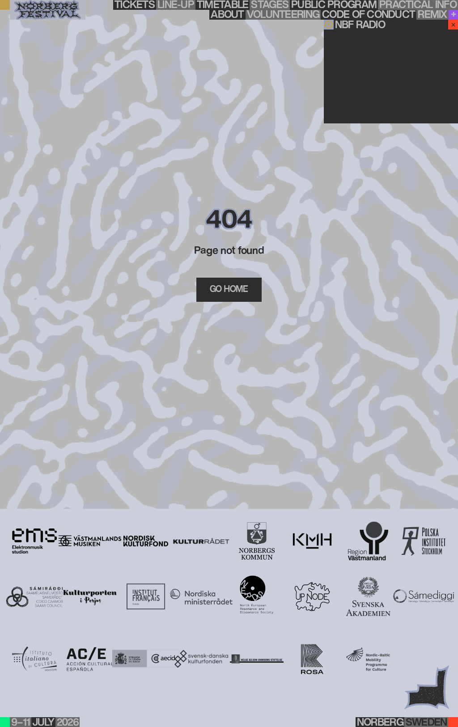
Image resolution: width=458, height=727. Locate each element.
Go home (229, 289)
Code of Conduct (368, 15)
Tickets (134, 5)
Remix (432, 15)
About (227, 15)
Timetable (223, 5)
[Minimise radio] (453, 25)
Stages (269, 5)
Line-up (175, 5)
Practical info (418, 5)
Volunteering (283, 15)
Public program (334, 5)
